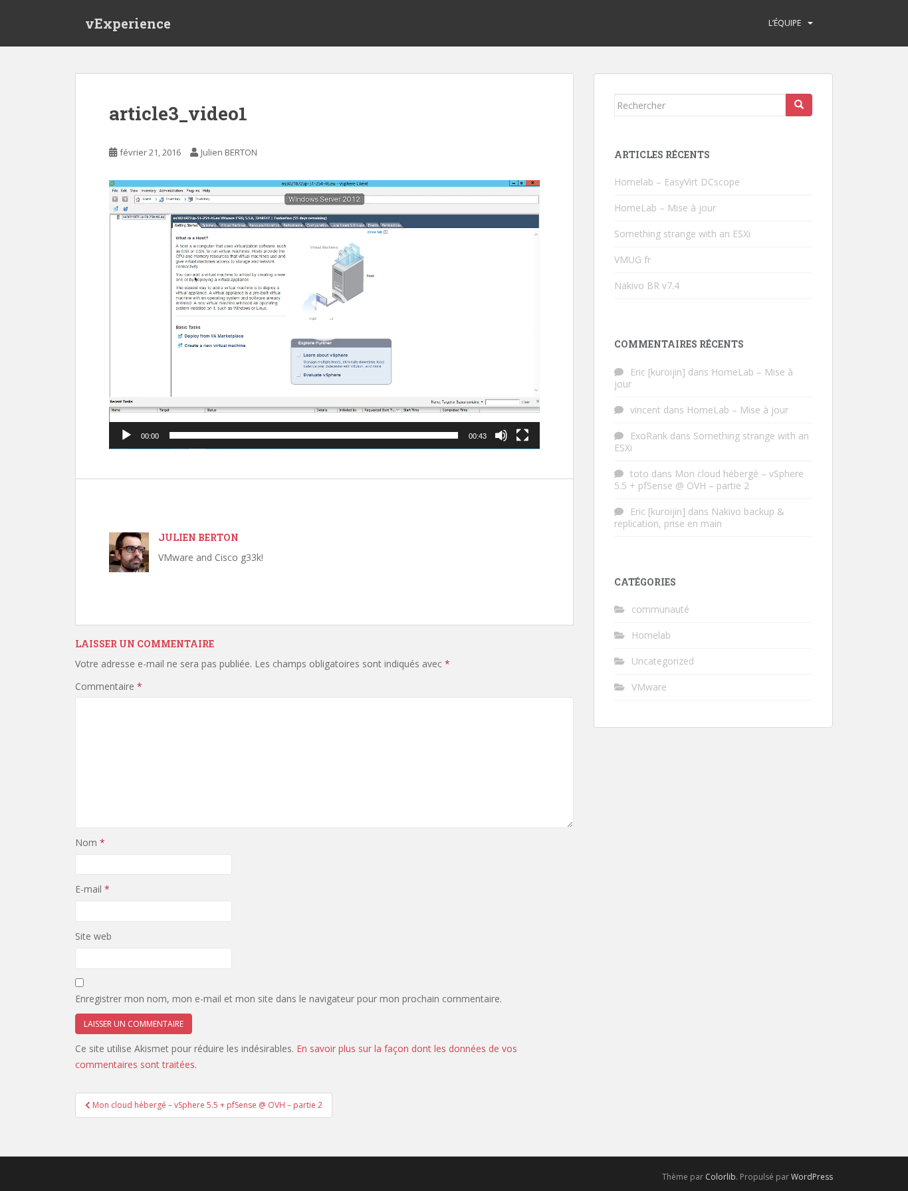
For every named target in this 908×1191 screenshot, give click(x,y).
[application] (324, 314)
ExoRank (648, 435)
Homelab (651, 635)
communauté (660, 609)
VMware (649, 687)
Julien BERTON (229, 152)
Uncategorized (662, 661)
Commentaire (108, 686)
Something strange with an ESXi (682, 233)
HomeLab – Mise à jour (665, 207)
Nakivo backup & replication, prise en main (699, 517)
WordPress (812, 1176)
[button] (324, 314)
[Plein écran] (522, 435)
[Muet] (501, 435)
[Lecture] (126, 435)
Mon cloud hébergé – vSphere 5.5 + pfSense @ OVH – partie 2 (709, 479)
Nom (90, 842)
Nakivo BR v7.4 (646, 285)
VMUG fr (632, 259)
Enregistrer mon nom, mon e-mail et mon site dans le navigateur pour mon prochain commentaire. (288, 998)
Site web (93, 936)
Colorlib (720, 1176)
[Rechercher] (799, 105)
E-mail (92, 889)
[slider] (314, 435)
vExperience (128, 23)
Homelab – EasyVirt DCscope (677, 181)
